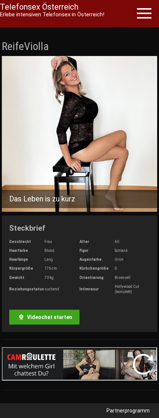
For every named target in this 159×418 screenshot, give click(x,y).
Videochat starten (49, 317)
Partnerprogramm (128, 411)
